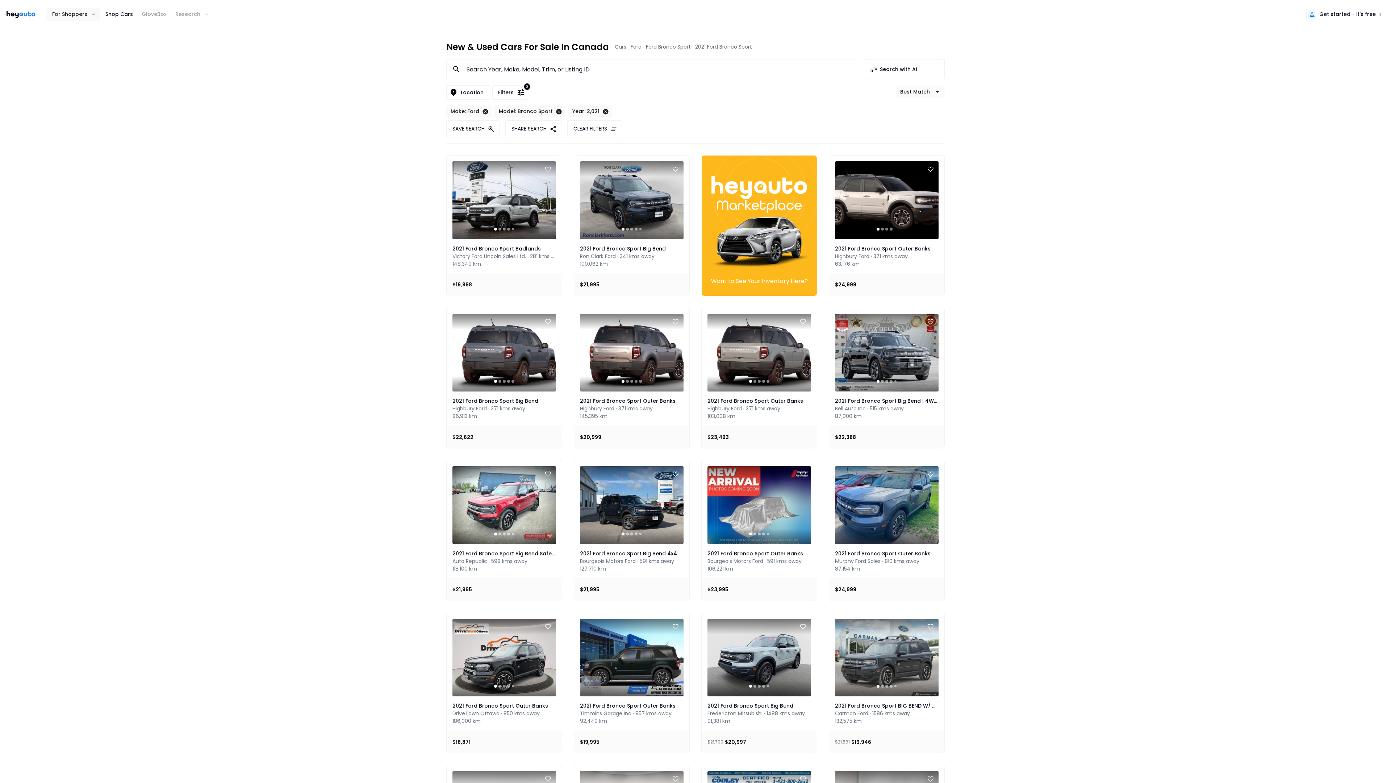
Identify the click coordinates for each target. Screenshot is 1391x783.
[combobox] (659, 69)
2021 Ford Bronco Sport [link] (723, 46)
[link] (21, 14)
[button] (73, 14)
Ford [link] (636, 46)
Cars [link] (620, 46)
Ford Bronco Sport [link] (668, 46)
